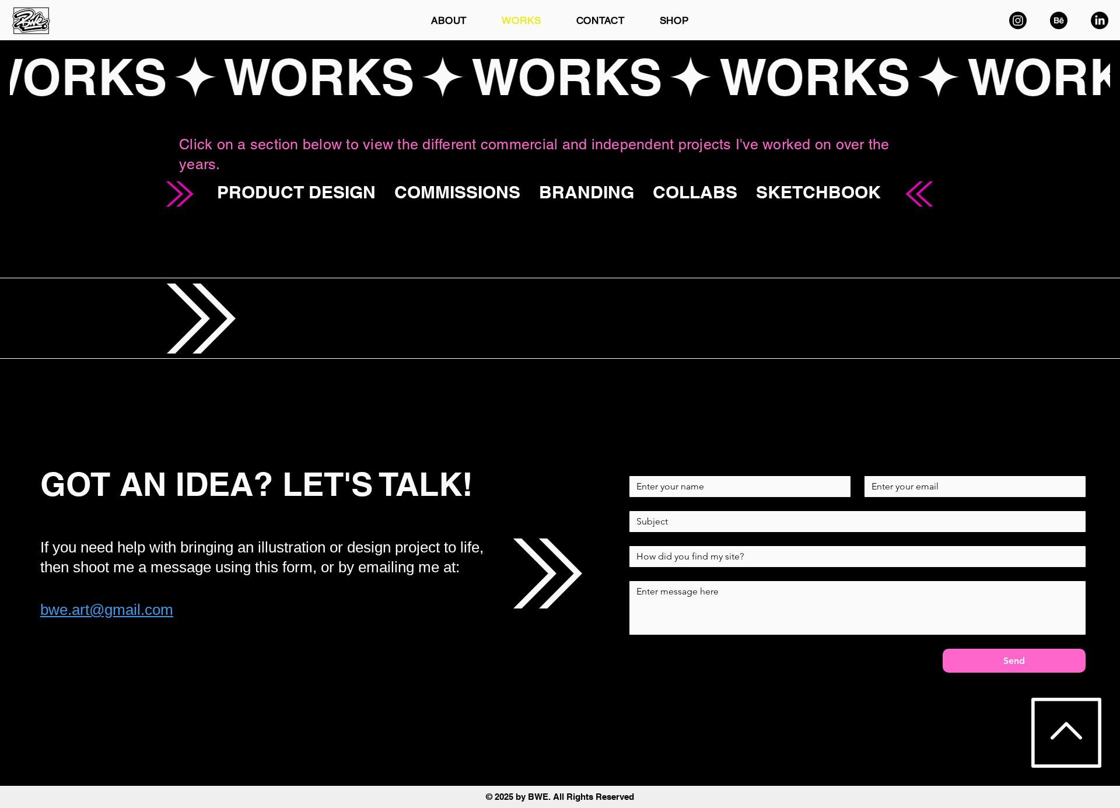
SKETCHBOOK (818, 191)
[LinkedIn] (1099, 20)
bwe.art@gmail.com (106, 609)
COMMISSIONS (457, 191)
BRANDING (586, 191)
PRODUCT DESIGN (296, 191)
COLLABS (695, 191)
